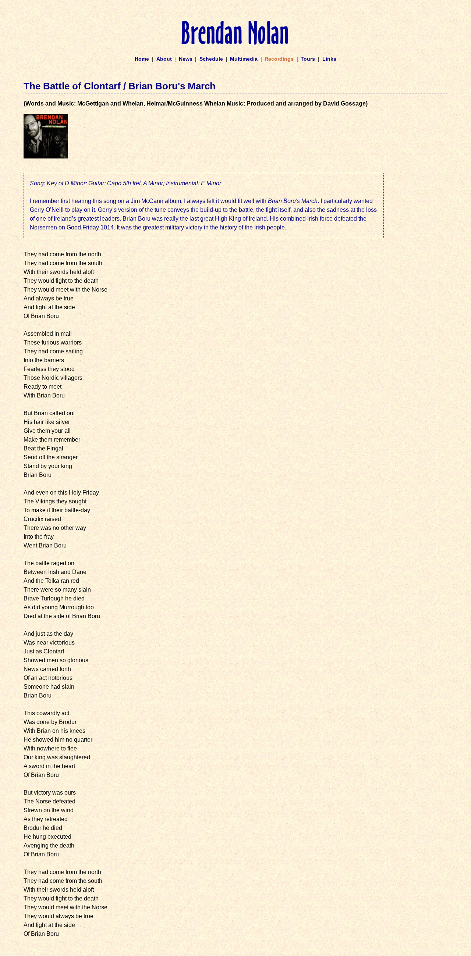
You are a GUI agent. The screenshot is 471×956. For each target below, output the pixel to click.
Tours (308, 59)
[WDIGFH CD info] (46, 156)
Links (329, 59)
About (164, 59)
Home (142, 59)
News (185, 59)
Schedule (211, 59)
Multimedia (244, 59)
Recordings (279, 59)
